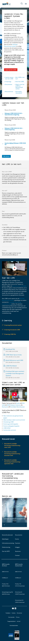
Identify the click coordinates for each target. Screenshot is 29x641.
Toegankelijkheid (11, 621)
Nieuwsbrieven (9, 91)
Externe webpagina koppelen (11, 426)
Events (17, 539)
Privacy (17, 617)
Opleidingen (5, 539)
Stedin (18, 403)
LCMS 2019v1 (7, 428)
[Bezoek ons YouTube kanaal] (13, 608)
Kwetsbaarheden (14, 625)
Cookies (13, 613)
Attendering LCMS (8, 422)
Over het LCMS (20, 81)
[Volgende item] (20, 517)
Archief (18, 621)
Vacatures (18, 551)
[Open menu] (26, 4)
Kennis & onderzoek (7, 535)
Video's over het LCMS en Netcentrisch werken (20, 86)
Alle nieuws (6, 156)
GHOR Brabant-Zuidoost (13, 405)
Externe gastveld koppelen (10, 424)
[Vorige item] (8, 517)
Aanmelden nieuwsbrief (19, 92)
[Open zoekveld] (21, 3)
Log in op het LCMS (10, 69)
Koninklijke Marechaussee (17, 407)
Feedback (8, 613)
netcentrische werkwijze (19, 286)
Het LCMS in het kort (20, 78)
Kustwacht (5, 407)
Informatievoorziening (8, 543)
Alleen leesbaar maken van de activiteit (14, 420)
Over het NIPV (6, 551)
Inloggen (17, 547)
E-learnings (8, 81)
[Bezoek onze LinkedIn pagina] (15, 608)
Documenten (8, 84)
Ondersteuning (6, 547)
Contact (17, 555)
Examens (17, 543)
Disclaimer (19, 613)
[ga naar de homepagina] (6, 4)
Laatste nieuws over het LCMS (9, 78)
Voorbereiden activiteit (9, 430)
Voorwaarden (11, 617)
